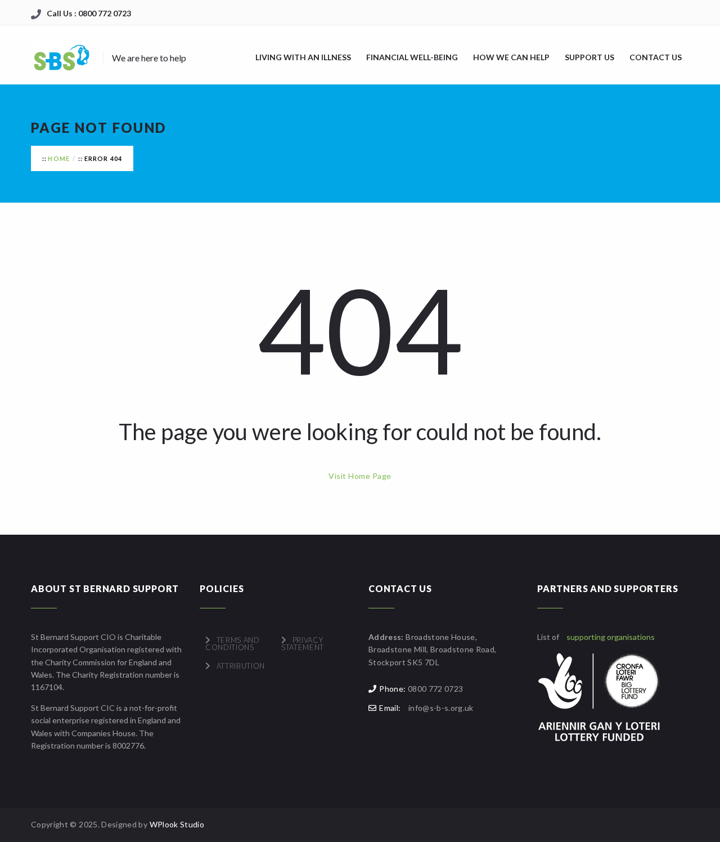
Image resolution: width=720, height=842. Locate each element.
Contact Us (655, 57)
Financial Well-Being (412, 57)
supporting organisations (610, 637)
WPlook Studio (177, 824)
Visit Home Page (359, 476)
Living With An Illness (303, 57)
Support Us (589, 57)
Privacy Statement (302, 643)
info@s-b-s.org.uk (441, 708)
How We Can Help (511, 57)
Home (59, 158)
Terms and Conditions (232, 643)
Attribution (241, 665)
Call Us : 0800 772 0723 (89, 13)
